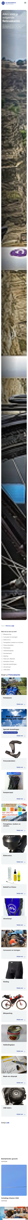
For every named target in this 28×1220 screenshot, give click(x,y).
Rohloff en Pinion (8, 661)
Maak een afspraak (9, 659)
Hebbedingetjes (8, 650)
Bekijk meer (20, 704)
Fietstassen (6, 648)
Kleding (5, 656)
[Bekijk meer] (24, 704)
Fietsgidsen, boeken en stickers (13, 642)
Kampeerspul (7, 653)
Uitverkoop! (7, 667)
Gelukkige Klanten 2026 (10, 1198)
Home (2, 625)
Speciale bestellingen (10, 664)
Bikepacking (7, 634)
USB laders (6, 669)
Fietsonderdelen (8, 645)
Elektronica (6, 639)
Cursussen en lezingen (10, 637)
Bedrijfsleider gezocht (9, 1159)
